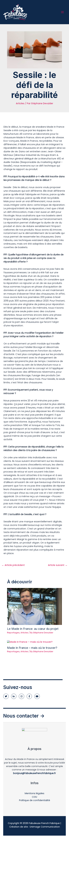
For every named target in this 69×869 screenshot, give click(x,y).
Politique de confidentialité (34, 800)
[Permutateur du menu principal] (62, 12)
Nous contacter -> (24, 716)
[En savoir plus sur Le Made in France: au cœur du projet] (34, 606)
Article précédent (13, 565)
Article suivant (57, 565)
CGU (34, 797)
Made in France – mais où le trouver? (32, 647)
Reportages (13, 632)
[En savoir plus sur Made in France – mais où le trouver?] (29, 641)
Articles (20, 103)
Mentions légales (34, 793)
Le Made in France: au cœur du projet (32, 628)
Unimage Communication (45, 826)
